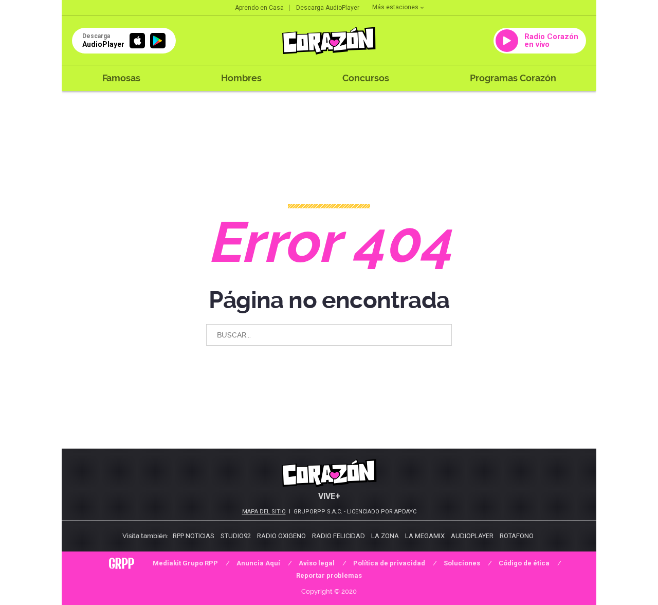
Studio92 (236, 536)
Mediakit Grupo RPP (185, 563)
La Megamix (425, 536)
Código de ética (524, 563)
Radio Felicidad (338, 536)
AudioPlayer (472, 536)
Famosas (121, 78)
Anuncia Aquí (258, 563)
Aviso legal (317, 563)
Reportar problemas (329, 575)
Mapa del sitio (264, 511)
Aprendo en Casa (259, 7)
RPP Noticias (193, 536)
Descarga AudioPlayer (327, 7)
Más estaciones (395, 7)
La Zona (385, 536)
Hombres (241, 78)
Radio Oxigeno (281, 536)
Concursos (365, 78)
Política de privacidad (389, 563)
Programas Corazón (513, 78)
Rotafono (517, 536)
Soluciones (462, 563)
